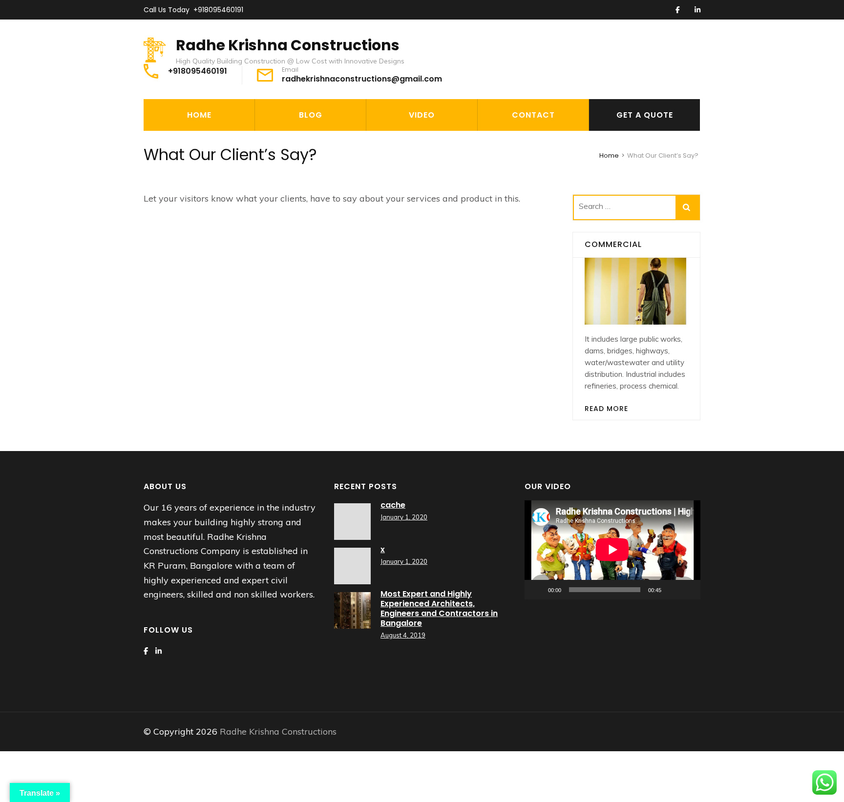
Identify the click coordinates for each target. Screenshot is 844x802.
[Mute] (672, 590)
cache (392, 505)
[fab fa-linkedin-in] (697, 10)
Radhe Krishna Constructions (288, 45)
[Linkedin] (158, 651)
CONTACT (533, 115)
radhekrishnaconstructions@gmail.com (362, 79)
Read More (606, 408)
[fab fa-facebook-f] (677, 10)
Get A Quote (644, 115)
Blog (310, 115)
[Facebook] (146, 651)
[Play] (537, 590)
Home (199, 115)
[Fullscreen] (688, 590)
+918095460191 (218, 10)
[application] (612, 549)
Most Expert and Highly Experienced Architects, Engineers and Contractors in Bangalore (439, 608)
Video (422, 115)
